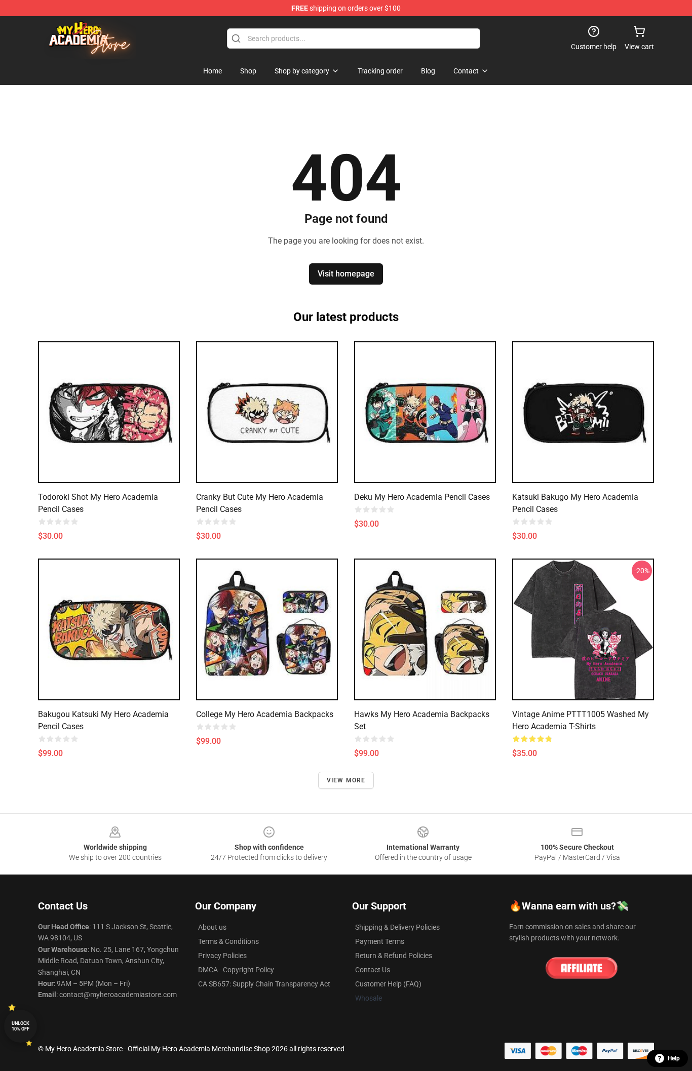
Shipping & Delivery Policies (397, 927)
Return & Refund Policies (393, 955)
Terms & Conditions (228, 941)
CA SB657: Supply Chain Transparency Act (264, 984)
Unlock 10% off (20, 1026)
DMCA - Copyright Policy (236, 970)
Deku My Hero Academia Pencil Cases (422, 497)
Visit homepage (346, 274)
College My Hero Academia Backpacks (264, 714)
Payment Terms (379, 941)
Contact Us (372, 970)
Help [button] (674, 1058)
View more (346, 780)
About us (212, 927)
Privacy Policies (222, 955)
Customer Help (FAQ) (388, 984)
